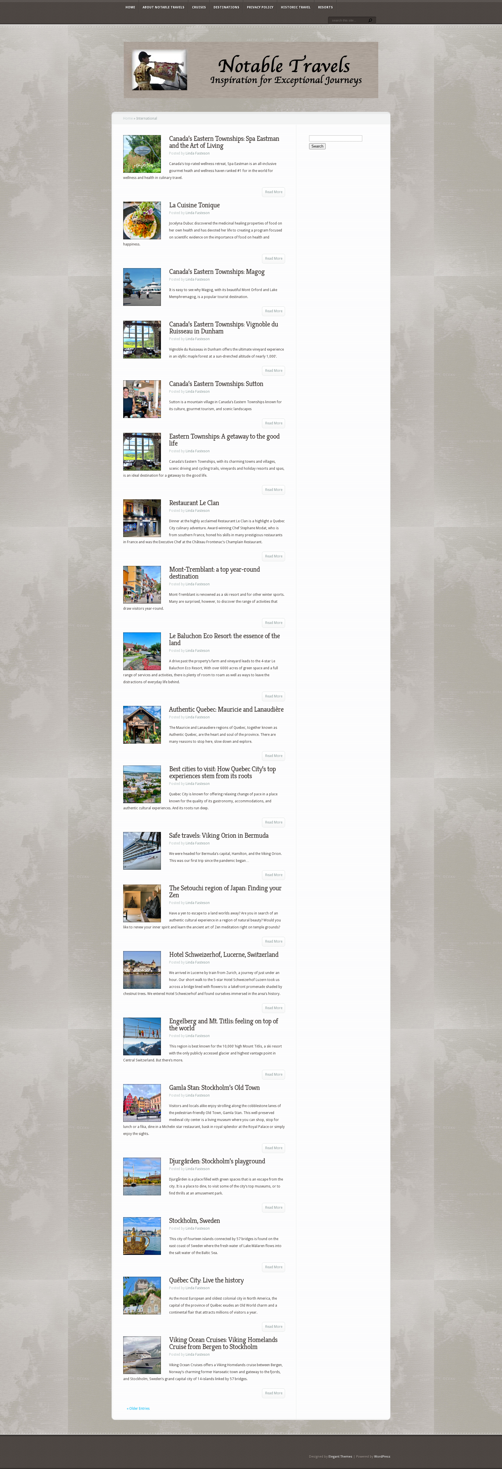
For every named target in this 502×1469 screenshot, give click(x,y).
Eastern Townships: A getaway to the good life (224, 440)
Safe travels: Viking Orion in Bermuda (218, 835)
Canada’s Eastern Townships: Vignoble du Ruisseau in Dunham (223, 328)
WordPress (382, 1457)
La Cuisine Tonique (194, 205)
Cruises (199, 7)
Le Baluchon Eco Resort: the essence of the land (224, 639)
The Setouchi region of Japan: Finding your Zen (225, 891)
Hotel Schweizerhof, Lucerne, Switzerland (223, 954)
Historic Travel (296, 7)
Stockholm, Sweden (194, 1220)
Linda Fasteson (198, 153)
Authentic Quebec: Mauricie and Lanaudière (226, 709)
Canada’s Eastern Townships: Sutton (216, 383)
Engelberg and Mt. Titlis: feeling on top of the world (223, 1024)
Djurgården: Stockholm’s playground (217, 1161)
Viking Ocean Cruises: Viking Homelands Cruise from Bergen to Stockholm (223, 1343)
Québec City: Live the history (206, 1280)
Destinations (226, 7)
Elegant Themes (340, 1457)
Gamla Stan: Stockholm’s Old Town (214, 1087)
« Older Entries (138, 1409)
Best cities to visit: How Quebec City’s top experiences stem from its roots (222, 772)
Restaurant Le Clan (194, 502)
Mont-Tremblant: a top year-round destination (214, 573)
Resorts (325, 7)
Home (130, 7)
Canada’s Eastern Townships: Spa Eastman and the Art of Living (224, 142)
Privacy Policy (260, 7)
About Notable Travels (163, 7)
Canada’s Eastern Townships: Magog (217, 271)
